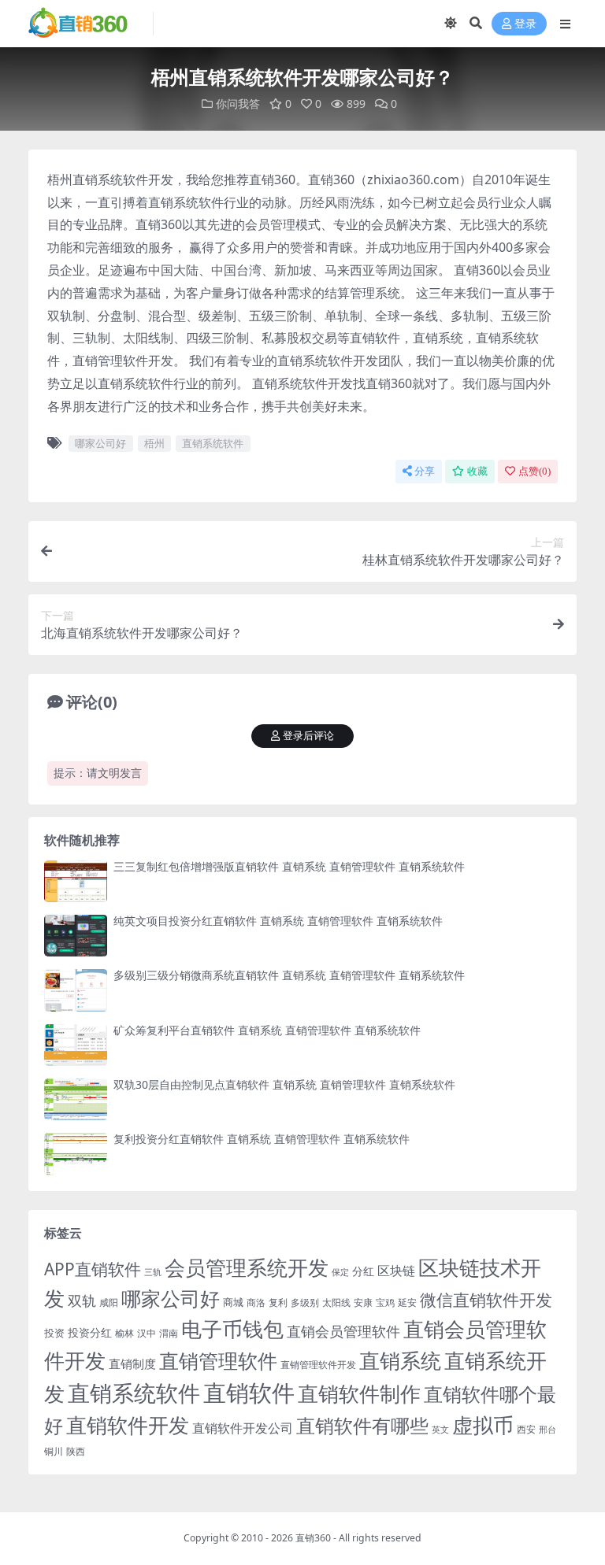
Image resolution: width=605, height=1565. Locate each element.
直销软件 (249, 1392)
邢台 (547, 1429)
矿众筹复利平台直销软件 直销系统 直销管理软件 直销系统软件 (267, 1030)
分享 (424, 471)
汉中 (146, 1333)
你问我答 (238, 103)
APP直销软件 (92, 1269)
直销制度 (132, 1363)
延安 (407, 1302)
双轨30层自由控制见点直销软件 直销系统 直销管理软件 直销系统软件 (284, 1084)
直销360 (313, 1538)
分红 (363, 1270)
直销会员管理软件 (343, 1331)
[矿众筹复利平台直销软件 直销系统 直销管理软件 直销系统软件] (75, 1045)
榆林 (124, 1332)
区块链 (396, 1270)
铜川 (53, 1451)
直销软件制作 (359, 1394)
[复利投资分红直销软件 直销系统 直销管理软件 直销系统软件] (75, 1154)
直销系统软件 (212, 443)
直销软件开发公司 (242, 1428)
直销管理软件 (218, 1361)
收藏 (477, 471)
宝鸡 (385, 1302)
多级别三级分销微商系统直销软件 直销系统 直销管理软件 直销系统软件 (289, 974)
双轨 (82, 1300)
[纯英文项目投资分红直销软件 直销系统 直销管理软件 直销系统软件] (75, 935)
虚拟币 (483, 1425)
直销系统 (400, 1360)
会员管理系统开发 (246, 1268)
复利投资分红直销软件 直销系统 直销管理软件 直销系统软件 (261, 1138)
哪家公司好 (100, 443)
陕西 (75, 1451)
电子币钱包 (232, 1329)
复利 (278, 1302)
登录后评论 (308, 736)
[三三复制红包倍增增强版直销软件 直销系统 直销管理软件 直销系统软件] (75, 881)
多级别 (305, 1302)
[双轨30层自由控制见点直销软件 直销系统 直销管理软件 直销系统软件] (75, 1099)
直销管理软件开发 (318, 1364)
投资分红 (90, 1332)
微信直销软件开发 (486, 1300)
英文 (440, 1429)
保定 (340, 1272)
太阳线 (336, 1302)
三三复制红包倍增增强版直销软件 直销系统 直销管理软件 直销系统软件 (289, 866)
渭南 (168, 1333)
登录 (525, 24)
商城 (233, 1302)
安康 (363, 1302)
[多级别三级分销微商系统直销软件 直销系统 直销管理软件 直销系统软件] (75, 990)
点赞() (534, 471)
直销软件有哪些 (362, 1425)
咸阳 (108, 1302)
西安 (526, 1429)
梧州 (154, 443)
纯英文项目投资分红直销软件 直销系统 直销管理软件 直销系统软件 (278, 920)
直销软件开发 (127, 1425)
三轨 (152, 1272)
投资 (54, 1333)
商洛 (256, 1302)
